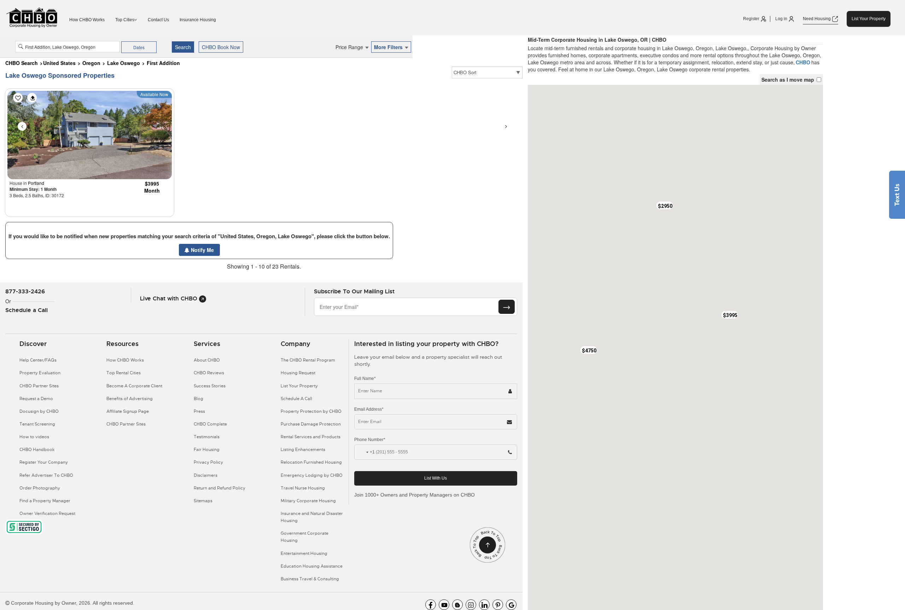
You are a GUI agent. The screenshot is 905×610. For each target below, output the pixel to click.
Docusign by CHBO (39, 411)
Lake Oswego (123, 62)
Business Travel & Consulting (310, 579)
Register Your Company (43, 462)
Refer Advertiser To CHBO (46, 475)
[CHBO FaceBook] (430, 604)
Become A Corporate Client (134, 386)
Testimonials (207, 437)
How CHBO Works (87, 19)
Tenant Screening (37, 424)
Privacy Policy (208, 462)
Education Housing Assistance (312, 566)
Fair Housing (207, 449)
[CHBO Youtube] (444, 604)
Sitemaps (203, 501)
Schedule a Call (26, 310)
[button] (729, 314)
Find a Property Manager (44, 501)
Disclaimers (205, 475)
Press (199, 411)
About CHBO (207, 360)
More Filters (389, 47)
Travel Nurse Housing (303, 488)
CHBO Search (21, 62)
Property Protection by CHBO (311, 411)
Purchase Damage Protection (311, 424)
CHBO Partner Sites (39, 386)
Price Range (349, 47)
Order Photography (39, 488)
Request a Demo (36, 398)
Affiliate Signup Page (127, 411)
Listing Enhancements (303, 449)
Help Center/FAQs (38, 360)
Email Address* (369, 409)
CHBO (803, 62)
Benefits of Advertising (129, 398)
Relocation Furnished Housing (311, 462)
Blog (198, 398)
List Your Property (869, 18)
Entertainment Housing (304, 553)
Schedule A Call (296, 398)
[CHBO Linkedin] (484, 604)
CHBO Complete (210, 424)
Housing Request (298, 373)
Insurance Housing (198, 19)
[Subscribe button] (506, 307)
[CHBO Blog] (457, 604)
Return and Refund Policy (219, 488)
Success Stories (210, 386)
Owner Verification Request (47, 513)
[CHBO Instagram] (471, 604)
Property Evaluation (39, 373)
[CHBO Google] (511, 604)
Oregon (91, 62)
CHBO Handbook (37, 449)
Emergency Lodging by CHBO (312, 475)
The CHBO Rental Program (308, 360)
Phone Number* (369, 439)
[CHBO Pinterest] (497, 604)
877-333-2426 (25, 291)
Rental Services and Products (310, 437)
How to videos (34, 437)
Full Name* (365, 378)
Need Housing (817, 18)
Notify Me (201, 249)
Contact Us (158, 19)
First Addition (163, 62)
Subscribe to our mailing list (354, 291)
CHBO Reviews (209, 373)
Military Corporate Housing (308, 501)
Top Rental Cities (123, 373)
